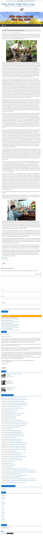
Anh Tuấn (3, 515)
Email (2, 296)
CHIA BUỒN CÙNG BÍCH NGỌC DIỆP (16, 459)
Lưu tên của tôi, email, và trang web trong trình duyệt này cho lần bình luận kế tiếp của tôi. (22, 309)
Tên (2, 289)
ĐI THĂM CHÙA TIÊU (12, 416)
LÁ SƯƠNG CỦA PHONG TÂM (28, 1)
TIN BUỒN (11, 461)
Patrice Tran (3, 468)
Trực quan (37, 273)
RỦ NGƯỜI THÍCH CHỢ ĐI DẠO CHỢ (14, 406)
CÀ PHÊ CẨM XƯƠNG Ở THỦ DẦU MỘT (18, 446)
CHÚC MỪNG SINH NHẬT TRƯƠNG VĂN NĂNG (17, 456)
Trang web (3, 302)
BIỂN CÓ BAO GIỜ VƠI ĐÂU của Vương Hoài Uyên (17, 403)
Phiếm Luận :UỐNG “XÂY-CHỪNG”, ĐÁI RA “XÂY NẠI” (15, 401)
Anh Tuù (2, 517)
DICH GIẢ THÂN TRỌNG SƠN (15, 420)
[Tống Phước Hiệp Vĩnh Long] (2, 25)
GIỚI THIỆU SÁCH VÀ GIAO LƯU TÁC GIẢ (9, 317)
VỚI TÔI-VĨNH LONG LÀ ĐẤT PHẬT (16, 408)
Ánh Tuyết (3, 519)
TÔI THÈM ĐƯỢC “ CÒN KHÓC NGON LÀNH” (19, 399)
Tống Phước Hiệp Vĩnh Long (17, 4)
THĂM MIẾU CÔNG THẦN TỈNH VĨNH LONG (19, 442)
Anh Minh (3, 512)
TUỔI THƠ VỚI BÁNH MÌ (16, 477)
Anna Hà (2, 521)
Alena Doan (3, 503)
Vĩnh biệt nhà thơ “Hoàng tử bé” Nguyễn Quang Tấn (17, 475)
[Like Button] (3, 263)
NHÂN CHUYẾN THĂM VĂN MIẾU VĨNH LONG (15, 434)
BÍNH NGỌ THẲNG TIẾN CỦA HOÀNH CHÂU (18, 444)
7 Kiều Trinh (3, 498)
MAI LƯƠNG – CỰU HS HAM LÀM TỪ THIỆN (17, 482)
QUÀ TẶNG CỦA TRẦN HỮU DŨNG (14, 473)
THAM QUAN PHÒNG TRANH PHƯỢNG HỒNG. (18, 404)
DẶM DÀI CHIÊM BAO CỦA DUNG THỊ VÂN (16, 413)
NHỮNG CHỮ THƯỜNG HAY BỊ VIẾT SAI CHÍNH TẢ (16, 397)
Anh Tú (2, 514)
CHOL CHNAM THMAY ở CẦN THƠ (15, 427)
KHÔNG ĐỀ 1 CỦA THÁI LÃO (10, 437)
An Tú (2, 507)
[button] (3, 276)
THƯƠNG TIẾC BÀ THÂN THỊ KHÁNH (15, 440)
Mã (40, 273)
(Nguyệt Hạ (3, 495)
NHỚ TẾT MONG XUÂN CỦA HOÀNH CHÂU (18, 447)
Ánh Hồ (2, 510)
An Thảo (2, 505)
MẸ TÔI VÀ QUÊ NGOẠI (16, 454)
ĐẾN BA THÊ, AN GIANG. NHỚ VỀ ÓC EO (9, 326)
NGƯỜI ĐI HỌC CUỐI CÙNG (7, 320)
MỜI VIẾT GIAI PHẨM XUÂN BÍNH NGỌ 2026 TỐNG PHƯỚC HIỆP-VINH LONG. (22, 470)
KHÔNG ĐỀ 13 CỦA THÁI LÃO (15, 415)
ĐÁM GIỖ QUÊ (10, 428)
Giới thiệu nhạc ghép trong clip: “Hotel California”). (17, 468)
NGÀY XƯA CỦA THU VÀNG (6, 328)
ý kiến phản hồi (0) (17, 32)
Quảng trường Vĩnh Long (12, 409)
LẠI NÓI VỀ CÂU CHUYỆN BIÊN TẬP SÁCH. (17, 453)
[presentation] (3, 276)
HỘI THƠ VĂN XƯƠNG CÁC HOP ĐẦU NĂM (18, 449)
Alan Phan (3, 502)
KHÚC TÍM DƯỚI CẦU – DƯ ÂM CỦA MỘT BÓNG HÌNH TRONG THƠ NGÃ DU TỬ (21, 480)
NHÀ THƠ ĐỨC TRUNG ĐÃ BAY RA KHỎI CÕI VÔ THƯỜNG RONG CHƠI (22, 478)
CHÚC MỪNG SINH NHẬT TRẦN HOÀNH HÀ (18, 425)
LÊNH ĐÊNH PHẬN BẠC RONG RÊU (14, 430)
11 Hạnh (2, 496)
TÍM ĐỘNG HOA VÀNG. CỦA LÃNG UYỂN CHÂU (19, 422)
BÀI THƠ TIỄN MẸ (13, 451)
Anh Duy (2, 509)
